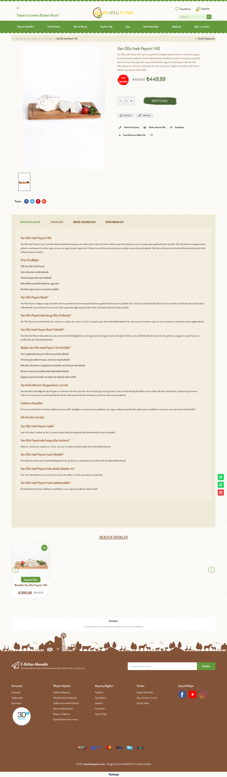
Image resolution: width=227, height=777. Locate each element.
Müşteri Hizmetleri (145, 692)
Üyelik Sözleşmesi (61, 692)
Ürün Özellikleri (30, 222)
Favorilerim (185, 9)
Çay (128, 26)
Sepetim (99, 703)
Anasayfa (16, 692)
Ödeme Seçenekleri (84, 222)
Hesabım (99, 692)
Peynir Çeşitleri (25, 26)
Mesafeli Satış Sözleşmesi (65, 697)
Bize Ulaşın (17, 703)
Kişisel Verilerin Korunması (65, 719)
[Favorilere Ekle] (151, 135)
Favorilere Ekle (46, 595)
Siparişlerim (100, 697)
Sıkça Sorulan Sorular (147, 697)
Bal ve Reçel (80, 26)
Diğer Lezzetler (202, 26)
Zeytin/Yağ (106, 26)
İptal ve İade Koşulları (63, 708)
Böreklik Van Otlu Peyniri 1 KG (31, 585)
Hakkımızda (17, 697)
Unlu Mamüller (151, 26)
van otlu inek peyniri (92, 626)
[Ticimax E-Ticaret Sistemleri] (113, 774)
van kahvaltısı (137, 626)
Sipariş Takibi (143, 703)
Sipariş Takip (101, 713)
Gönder (206, 666)
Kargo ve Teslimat (61, 713)
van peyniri (127, 626)
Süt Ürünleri (53, 26)
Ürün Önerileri (114, 222)
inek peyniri (117, 626)
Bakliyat (176, 26)
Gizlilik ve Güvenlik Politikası (66, 703)
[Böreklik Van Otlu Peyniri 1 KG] (31, 561)
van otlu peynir (106, 626)
